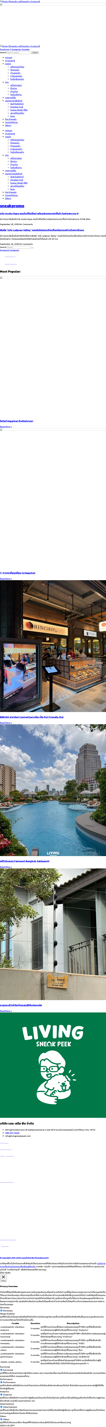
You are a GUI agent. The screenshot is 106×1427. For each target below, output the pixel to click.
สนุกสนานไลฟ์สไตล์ (13, 100)
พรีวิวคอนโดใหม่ (17, 66)
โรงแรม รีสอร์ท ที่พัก (19, 110)
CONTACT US (9, 1252)
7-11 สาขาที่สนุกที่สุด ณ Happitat (17, 573)
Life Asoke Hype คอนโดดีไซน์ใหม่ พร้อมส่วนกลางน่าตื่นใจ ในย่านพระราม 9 (39, 213)
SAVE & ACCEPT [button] (7, 1425)
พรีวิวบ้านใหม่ (16, 85)
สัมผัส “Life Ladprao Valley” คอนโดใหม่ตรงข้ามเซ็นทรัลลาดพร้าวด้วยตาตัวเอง (42, 230)
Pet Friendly (11, 119)
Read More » (6, 426)
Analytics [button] (4, 1391)
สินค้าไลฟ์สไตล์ (17, 103)
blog (12, 116)
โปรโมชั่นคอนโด (17, 79)
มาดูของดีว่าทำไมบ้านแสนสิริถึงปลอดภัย (21, 1005)
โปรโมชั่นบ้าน (16, 94)
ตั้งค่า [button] (2, 1272)
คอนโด (8, 63)
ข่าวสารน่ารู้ (10, 60)
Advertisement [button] (7, 1403)
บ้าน (7, 82)
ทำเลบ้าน (14, 91)
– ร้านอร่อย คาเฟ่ (7, 1213)
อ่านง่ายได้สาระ (11, 122)
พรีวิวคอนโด (8, 1161)
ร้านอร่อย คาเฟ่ (16, 106)
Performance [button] (6, 1379)
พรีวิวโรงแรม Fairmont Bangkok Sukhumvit (24, 861)
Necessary (8, 1310)
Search (3, 52)
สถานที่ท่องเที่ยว (17, 113)
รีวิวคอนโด (14, 69)
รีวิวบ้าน (13, 88)
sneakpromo (12, 206)
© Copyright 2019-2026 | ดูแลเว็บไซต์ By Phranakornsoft (24, 1257)
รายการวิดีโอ (10, 97)
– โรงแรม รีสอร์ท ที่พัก (9, 1222)
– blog (3, 1210)
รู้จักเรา (8, 125)
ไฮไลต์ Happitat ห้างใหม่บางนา (16, 421)
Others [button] (3, 1416)
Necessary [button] (5, 1307)
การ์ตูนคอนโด (16, 76)
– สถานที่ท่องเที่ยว (8, 1219)
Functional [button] (5, 1366)
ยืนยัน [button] (7, 1272)
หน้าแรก (8, 57)
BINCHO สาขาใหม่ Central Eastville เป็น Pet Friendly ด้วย (31, 717)
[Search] (32, 247)
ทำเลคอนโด (15, 73)
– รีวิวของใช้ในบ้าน (8, 1216)
